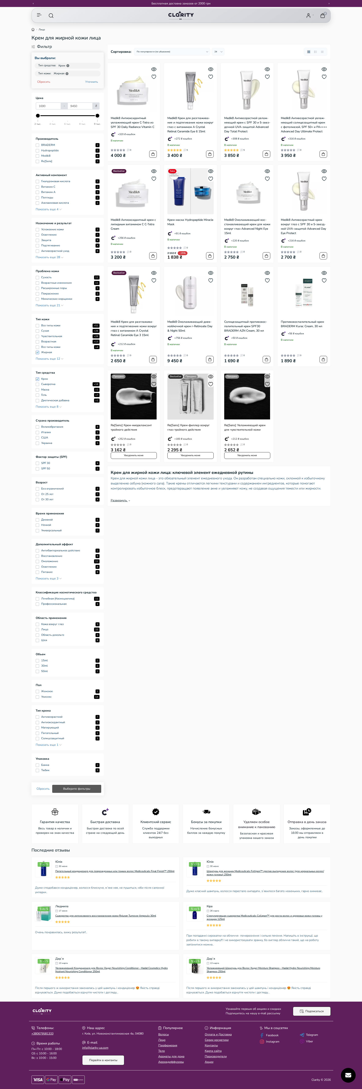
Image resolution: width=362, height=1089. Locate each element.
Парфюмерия (167, 1045)
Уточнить (91, 82)
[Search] (51, 15)
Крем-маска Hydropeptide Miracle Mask (190, 222)
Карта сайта (213, 1051)
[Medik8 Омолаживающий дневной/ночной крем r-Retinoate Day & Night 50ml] (190, 293)
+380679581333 (42, 1034)
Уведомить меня (133, 455)
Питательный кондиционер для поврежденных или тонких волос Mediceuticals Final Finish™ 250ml (115, 871)
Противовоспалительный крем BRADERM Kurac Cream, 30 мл (302, 324)
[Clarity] (105, 1011)
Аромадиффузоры (171, 1062)
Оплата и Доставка (218, 1034)
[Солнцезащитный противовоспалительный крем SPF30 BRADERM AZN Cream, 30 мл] (247, 293)
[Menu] (39, 15)
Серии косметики (217, 1040)
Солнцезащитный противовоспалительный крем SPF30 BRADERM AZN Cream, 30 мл (245, 326)
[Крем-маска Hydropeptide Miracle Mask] (190, 191)
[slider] (38, 115)
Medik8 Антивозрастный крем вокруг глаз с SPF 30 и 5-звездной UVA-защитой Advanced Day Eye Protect (303, 226)
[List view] (315, 52)
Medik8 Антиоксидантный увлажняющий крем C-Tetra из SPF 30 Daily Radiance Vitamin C (132, 122)
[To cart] (153, 154)
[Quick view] (153, 69)
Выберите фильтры (76, 789)
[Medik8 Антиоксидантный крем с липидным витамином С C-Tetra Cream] (134, 191)
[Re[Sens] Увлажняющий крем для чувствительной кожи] (247, 397)
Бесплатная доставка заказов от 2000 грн (181, 3)
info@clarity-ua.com (95, 1048)
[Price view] (322, 52)
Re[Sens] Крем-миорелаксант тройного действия (131, 427)
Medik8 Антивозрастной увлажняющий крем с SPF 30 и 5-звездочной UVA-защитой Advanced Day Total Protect (247, 124)
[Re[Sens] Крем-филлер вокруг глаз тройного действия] (190, 397)
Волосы (163, 1034)
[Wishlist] (153, 76)
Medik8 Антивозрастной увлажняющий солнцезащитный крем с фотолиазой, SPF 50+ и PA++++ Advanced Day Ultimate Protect (304, 124)
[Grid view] (309, 52)
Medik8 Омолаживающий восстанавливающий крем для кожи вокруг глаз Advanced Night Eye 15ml (247, 226)
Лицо (161, 1040)
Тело (161, 1051)
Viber (309, 1041)
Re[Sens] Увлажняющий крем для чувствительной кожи (244, 427)
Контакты (211, 1045)
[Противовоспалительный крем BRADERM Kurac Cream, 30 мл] (304, 293)
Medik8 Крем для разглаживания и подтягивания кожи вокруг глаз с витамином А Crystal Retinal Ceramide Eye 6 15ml (190, 124)
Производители (216, 1056)
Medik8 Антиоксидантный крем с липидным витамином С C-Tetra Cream (133, 224)
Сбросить (43, 82)
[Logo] (181, 15)
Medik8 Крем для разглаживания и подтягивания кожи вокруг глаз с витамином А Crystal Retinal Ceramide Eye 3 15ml (134, 328)
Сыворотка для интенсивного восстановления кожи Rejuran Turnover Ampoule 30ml (105, 915)
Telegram (312, 1035)
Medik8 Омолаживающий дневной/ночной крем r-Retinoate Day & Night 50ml (189, 326)
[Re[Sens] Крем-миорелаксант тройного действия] (134, 397)
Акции (209, 1062)
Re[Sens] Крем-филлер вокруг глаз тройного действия (188, 427)
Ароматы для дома (171, 1056)
